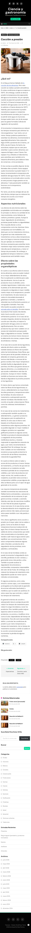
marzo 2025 (6, 896)
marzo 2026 (6, 872)
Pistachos (4, 831)
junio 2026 (6, 860)
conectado (19, 687)
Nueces (3, 842)
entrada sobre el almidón (9, 309)
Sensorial (5, 814)
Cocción (12, 660)
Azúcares (5, 762)
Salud (4, 810)
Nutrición (5, 794)
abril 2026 (6, 868)
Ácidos (12, 709)
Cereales (5, 770)
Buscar (3, 745)
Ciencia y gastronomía (15, 10)
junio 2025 (6, 884)
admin (4, 43)
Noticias (5, 790)
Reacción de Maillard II (16, 716)
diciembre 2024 (8, 908)
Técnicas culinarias (13, 35)
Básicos (4, 35)
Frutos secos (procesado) (17, 701)
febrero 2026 (7, 876)
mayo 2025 (6, 888)
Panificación (6, 798)
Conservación (7, 774)
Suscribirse (24, 738)
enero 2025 (6, 904)
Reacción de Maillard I (16, 723)
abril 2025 (6, 892)
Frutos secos (6, 778)
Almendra (4, 851)
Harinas (5, 782)
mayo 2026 (6, 864)
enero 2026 (6, 880)
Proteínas (6, 802)
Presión (18, 660)
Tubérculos (6, 822)
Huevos (5, 786)
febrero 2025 (7, 900)
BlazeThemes (21, 927)
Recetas (5, 806)
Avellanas (4, 846)
